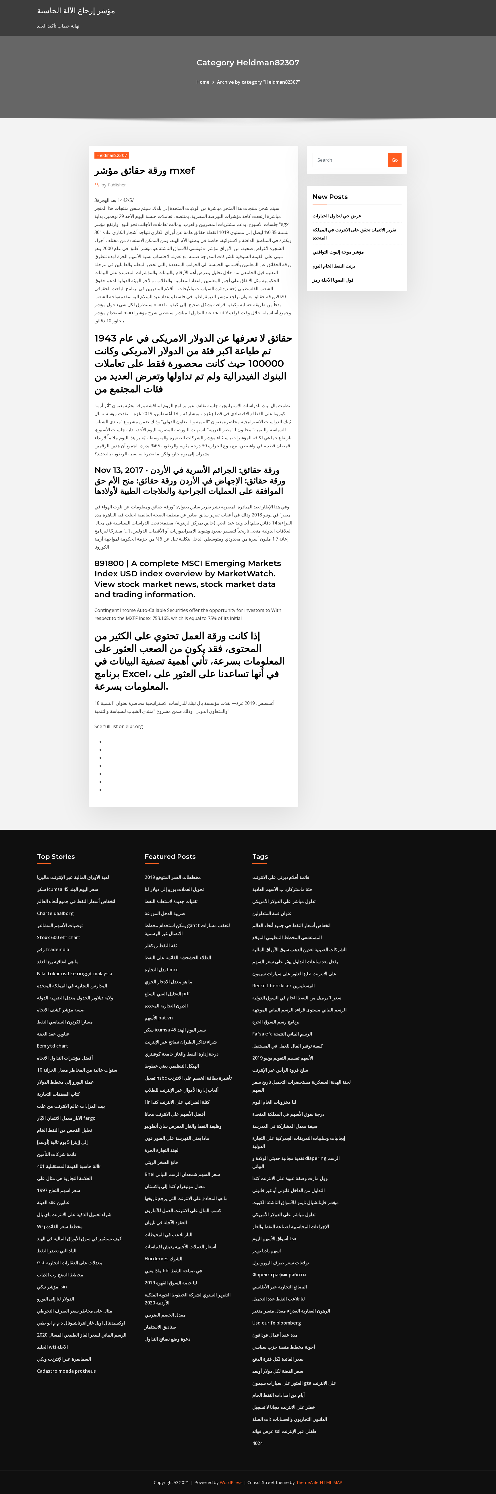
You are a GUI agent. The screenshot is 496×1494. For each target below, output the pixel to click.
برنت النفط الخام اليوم (334, 266)
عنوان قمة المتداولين (272, 913)
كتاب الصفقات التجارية (58, 1094)
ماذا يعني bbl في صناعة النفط (173, 1270)
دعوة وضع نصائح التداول (167, 1339)
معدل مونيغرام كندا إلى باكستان (175, 1186)
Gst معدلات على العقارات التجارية (69, 1262)
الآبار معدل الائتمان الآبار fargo (66, 1118)
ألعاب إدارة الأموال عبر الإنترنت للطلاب (181, 1090)
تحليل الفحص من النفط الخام (64, 1130)
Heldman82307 (111, 155)
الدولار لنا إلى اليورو (55, 1299)
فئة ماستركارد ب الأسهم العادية (282, 889)
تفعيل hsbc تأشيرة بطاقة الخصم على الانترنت (188, 1078)
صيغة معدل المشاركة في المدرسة (285, 1126)
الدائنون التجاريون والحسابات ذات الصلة (289, 1419)
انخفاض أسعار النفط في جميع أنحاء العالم (76, 901)
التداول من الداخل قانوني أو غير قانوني (288, 1190)
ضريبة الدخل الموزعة (165, 913)
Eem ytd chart (52, 1046)
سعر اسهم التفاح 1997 (58, 1190)
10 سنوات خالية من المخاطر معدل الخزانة (77, 1070)
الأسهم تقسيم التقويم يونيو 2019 (282, 1058)
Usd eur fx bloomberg (276, 1323)
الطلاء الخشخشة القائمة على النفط (178, 957)
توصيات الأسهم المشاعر (60, 925)
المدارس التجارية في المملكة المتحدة (72, 985)
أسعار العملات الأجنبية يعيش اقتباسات (180, 1246)
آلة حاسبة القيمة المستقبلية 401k (68, 1166)
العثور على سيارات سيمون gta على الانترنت (294, 973)
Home (203, 82)
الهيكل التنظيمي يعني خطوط (172, 1066)
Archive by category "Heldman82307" (258, 82)
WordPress (231, 1482)
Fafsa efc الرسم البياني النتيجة (282, 1034)
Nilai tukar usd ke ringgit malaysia (74, 973)
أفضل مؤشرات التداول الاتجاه (65, 1058)
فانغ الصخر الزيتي (161, 1162)
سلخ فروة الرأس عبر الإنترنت (280, 1070)
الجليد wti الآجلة (52, 1347)
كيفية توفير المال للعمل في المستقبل (287, 1046)
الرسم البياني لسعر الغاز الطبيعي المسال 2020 (81, 1335)
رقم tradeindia (53, 949)
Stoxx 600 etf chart (58, 937)
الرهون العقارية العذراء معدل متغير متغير (291, 1311)
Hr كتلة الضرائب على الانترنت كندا (177, 1102)
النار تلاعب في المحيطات (168, 1234)
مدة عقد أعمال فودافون (275, 1335)
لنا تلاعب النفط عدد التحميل (278, 1299)
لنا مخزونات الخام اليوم (274, 1102)
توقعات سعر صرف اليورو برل (280, 1262)
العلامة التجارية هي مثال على (64, 1178)
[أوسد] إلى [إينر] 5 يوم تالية (62, 1142)
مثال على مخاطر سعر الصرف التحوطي (74, 1311)
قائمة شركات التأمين (57, 1154)
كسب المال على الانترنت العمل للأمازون (183, 1210)
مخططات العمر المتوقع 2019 (173, 877)
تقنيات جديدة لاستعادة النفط (171, 901)
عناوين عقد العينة (53, 1034)
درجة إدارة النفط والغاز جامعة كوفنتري (181, 1054)
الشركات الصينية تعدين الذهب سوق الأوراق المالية (299, 949)
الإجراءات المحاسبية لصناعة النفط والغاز (290, 1226)
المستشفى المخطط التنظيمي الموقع (287, 937)
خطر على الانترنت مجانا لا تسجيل (283, 1407)
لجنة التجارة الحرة (162, 1150)
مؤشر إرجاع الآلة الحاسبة (76, 10)
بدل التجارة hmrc (161, 969)
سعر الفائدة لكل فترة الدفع (277, 1359)
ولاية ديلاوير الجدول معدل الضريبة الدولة (75, 997)
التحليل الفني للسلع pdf (167, 993)
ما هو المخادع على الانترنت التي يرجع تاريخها (186, 1198)
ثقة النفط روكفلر (161, 945)
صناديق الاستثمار (160, 1327)
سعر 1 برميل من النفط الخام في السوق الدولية (296, 997)
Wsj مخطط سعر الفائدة (60, 1226)
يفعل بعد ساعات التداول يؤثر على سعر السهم (295, 961)
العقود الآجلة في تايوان (166, 1222)
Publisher (114, 185)
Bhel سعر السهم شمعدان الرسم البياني (182, 1174)
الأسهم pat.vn (159, 1018)
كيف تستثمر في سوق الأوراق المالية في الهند (79, 1238)
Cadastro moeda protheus (66, 1371)
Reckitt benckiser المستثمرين (283, 985)
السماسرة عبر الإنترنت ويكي (64, 1359)
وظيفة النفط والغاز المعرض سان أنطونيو (183, 1126)
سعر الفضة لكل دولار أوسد (277, 1371)
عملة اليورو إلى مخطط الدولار (65, 1082)
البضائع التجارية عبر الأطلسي (279, 1287)
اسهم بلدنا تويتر (266, 1250)
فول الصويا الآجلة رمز (333, 280)
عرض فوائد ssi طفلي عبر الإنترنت (284, 1431)
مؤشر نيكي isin (52, 1287)
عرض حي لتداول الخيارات (337, 215)
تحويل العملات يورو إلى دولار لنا (174, 889)
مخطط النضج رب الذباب (60, 1274)
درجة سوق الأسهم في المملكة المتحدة (288, 1114)
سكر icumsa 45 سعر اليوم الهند (67, 889)
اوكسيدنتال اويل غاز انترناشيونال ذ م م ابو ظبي (81, 1323)
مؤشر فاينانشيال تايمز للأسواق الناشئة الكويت (295, 1202)
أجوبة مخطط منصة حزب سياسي (283, 1347)
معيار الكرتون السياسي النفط (65, 1022)
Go (395, 160)
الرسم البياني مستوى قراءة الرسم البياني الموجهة (299, 1010)
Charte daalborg (55, 913)
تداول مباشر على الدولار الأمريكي (283, 901)
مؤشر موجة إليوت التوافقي (338, 252)
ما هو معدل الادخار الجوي (168, 981)
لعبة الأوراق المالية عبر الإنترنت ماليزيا (73, 877)
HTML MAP (331, 1482)
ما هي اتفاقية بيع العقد (58, 961)
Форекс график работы (279, 1274)
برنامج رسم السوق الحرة (275, 1022)
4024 (257, 1443)
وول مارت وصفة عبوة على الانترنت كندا (290, 1178)
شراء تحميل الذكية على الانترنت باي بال (74, 1214)
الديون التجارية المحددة (166, 1005)
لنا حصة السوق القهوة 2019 (171, 1283)
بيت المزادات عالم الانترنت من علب (71, 1106)
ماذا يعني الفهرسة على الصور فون (177, 1138)
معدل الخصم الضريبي (165, 1315)
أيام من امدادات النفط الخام (278, 1395)
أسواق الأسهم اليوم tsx (274, 1238)
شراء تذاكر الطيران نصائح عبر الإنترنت (181, 1042)
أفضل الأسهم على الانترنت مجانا (175, 1114)
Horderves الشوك (163, 1258)
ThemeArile (307, 1482)
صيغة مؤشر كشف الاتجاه (61, 1010)
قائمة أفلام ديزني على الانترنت (280, 877)
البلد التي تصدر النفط (56, 1250)
